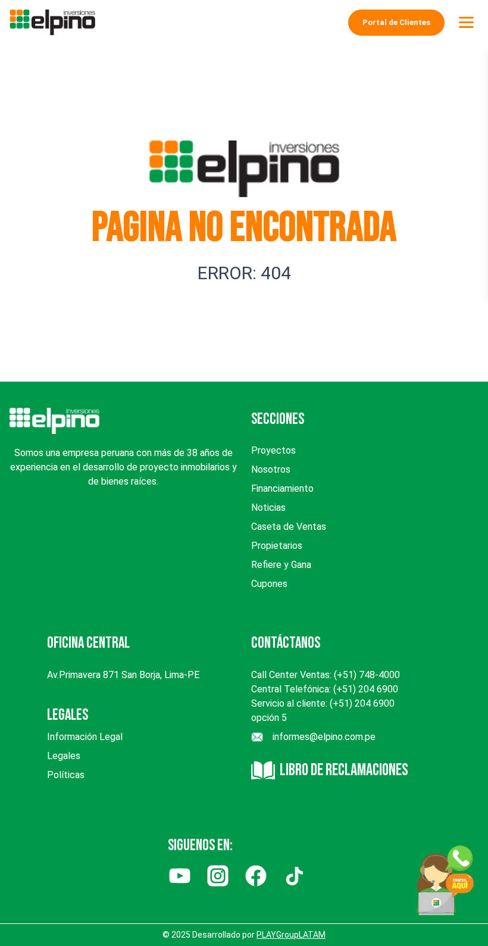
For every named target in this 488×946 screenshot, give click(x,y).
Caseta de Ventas (288, 526)
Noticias (268, 507)
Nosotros (270, 469)
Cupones (269, 583)
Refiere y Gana (281, 564)
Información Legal (85, 736)
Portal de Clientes (396, 22)
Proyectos (273, 450)
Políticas (66, 774)
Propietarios (276, 545)
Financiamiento (282, 488)
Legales (63, 755)
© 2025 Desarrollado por (244, 934)
